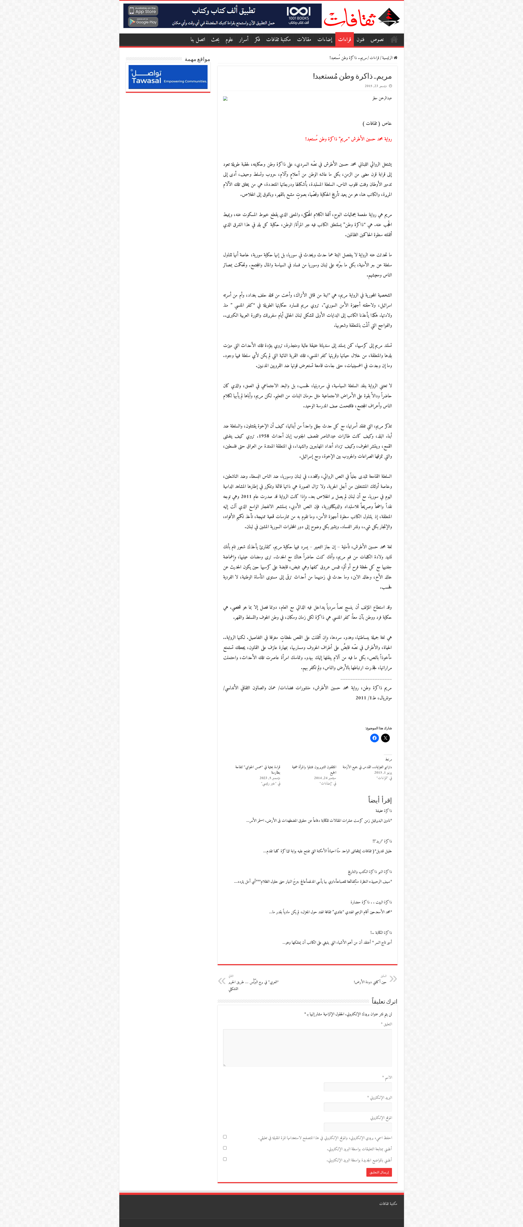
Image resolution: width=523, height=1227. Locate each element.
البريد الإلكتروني (379, 1098)
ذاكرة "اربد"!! (382, 841)
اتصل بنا (197, 40)
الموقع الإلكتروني (381, 1118)
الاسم (387, 1077)
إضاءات (324, 40)
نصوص (377, 40)
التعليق (386, 1024)
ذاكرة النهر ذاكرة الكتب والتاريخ (370, 872)
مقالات (304, 40)
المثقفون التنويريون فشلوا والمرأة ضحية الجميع (314, 770)
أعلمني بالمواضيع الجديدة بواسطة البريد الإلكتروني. (359, 1160)
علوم (229, 40)
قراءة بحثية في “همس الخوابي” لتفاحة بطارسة (257, 770)
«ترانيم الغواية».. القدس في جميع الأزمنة (367, 767)
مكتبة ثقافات (278, 40)
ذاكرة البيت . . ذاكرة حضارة (371, 902)
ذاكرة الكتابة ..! (381, 933)
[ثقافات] (362, 16)
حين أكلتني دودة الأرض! (370, 979)
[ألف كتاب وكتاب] (222, 15)
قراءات (344, 40)
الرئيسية (394, 39)
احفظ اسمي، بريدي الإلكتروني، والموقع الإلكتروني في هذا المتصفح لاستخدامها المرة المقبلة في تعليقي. (325, 1138)
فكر (257, 40)
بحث (215, 40)
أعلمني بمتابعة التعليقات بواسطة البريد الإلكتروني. (359, 1149)
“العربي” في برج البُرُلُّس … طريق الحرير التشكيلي (254, 982)
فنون (360, 40)
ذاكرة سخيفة (384, 811)
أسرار (244, 40)
